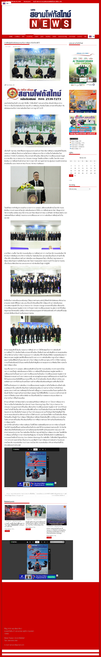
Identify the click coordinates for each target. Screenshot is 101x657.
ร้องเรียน (48, 36)
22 (94, 170)
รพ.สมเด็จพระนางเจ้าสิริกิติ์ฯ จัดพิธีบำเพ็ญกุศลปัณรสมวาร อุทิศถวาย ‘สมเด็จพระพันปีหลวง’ (51, 494)
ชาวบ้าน (80, 36)
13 (87, 168)
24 (75, 173)
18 (79, 170)
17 (75, 170)
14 (91, 168)
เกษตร (36, 36)
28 (91, 173)
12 (82, 168)
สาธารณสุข (72, 36)
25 (79, 173)
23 (71, 173)
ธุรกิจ (42, 36)
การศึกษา (17, 36)
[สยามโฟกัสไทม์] (6, 36)
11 (79, 168)
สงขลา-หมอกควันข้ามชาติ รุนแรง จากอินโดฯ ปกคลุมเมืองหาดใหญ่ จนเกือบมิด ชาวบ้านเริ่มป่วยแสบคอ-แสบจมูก (60, 1)
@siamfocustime (16, 46)
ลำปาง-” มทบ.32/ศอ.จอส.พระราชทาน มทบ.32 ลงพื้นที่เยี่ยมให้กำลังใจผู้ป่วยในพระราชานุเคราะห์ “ (20, 494)
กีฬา (23, 36)
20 (87, 170)
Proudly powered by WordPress (40, 654)
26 (82, 173)
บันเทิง (54, 36)
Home (10, 36)
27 (87, 173)
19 (82, 170)
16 (71, 170)
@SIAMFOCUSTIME (17, 521)
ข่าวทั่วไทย (29, 36)
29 (94, 173)
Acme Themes (66, 654)
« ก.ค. (70, 180)
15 (94, 168)
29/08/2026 (8, 521)
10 (75, 168)
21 (91, 170)
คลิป (85, 36)
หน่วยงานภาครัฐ (62, 36)
